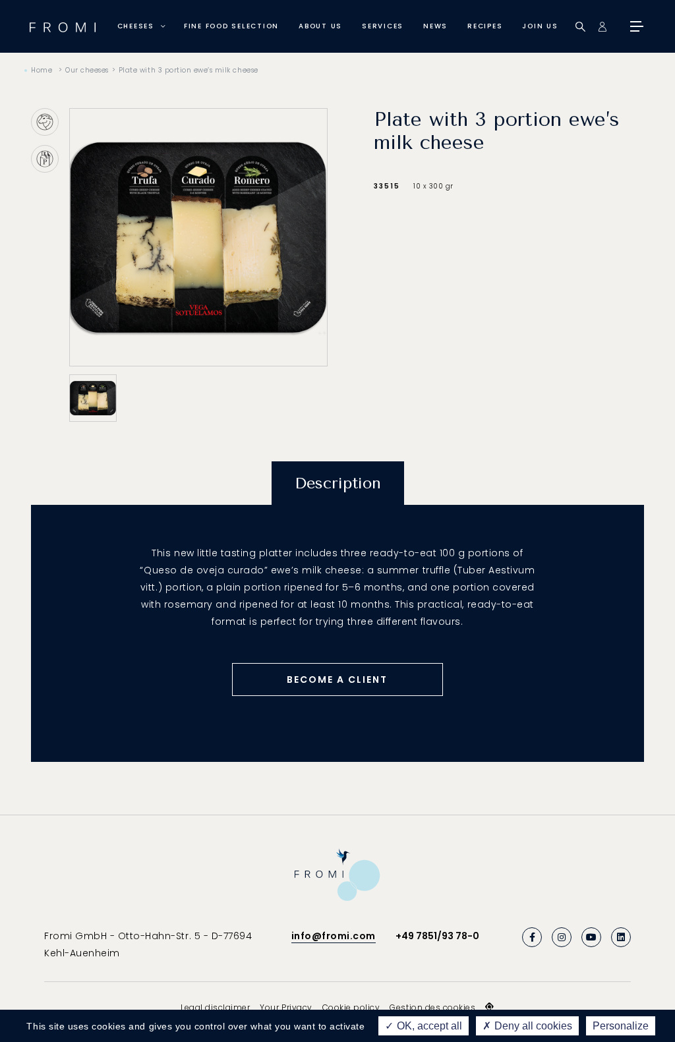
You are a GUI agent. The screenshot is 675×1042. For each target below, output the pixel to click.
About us (320, 26)
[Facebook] (532, 937)
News (435, 26)
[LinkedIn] (621, 937)
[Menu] (635, 26)
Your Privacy (286, 1007)
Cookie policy (351, 1007)
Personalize (621, 1025)
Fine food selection (231, 26)
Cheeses (135, 26)
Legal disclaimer (215, 1007)
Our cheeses (87, 70)
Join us (540, 26)
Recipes (484, 26)
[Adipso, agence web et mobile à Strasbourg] (489, 1007)
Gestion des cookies (432, 1007)
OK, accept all (428, 1025)
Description (338, 483)
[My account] (602, 27)
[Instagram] (562, 937)
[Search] (580, 27)
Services (382, 26)
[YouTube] (591, 937)
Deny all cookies (532, 1025)
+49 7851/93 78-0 (437, 935)
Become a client (337, 679)
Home (41, 70)
